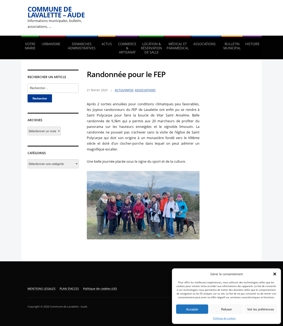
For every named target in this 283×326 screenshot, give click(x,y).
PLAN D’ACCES (69, 289)
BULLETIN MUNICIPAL (232, 46)
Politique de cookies (224, 318)
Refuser (226, 309)
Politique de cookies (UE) (100, 289)
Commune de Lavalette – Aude (56, 12)
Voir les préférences (260, 309)
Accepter (192, 309)
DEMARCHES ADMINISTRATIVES (82, 46)
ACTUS (107, 44)
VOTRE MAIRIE (30, 46)
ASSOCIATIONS (204, 44)
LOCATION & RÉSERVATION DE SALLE (151, 48)
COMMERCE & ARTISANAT (127, 48)
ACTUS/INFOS (124, 90)
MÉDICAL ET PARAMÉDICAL (178, 46)
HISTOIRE (252, 44)
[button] (275, 274)
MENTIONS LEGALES (42, 289)
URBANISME (51, 44)
